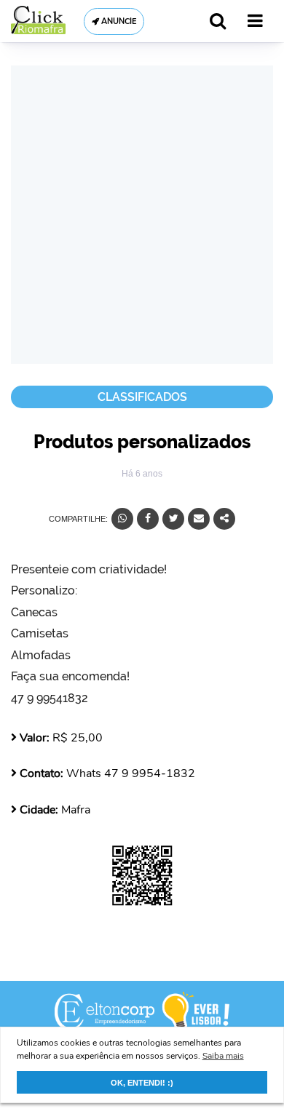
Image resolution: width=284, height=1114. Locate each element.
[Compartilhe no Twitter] (173, 519)
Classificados (142, 397)
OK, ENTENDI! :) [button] (142, 1082)
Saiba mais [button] (223, 1056)
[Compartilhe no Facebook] (148, 519)
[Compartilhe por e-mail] (199, 519)
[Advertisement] (142, 215)
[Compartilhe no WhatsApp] (122, 519)
